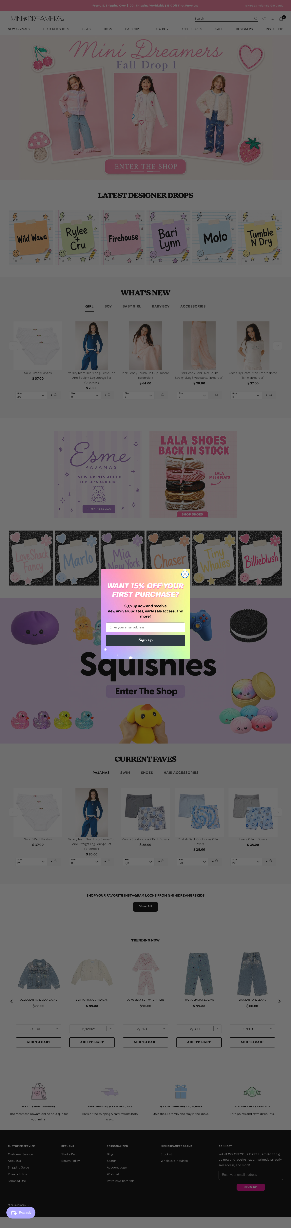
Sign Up (146, 640)
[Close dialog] (185, 574)
